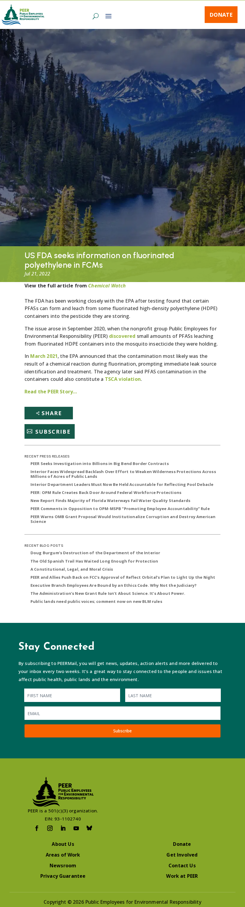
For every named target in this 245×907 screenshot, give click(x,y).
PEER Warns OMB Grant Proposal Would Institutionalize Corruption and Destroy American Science (122, 519)
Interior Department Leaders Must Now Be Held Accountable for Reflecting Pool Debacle (121, 484)
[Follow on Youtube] (76, 828)
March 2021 (44, 356)
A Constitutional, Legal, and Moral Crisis (71, 569)
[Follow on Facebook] (36, 828)
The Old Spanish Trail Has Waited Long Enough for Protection (94, 561)
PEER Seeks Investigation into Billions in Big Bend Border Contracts (99, 463)
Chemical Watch (107, 285)
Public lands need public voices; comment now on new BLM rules (96, 601)
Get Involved (181, 854)
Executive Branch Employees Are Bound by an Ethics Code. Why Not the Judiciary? (113, 585)
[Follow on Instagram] (50, 828)
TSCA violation (123, 379)
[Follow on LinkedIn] (63, 828)
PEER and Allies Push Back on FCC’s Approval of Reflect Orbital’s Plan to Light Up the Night (122, 577)
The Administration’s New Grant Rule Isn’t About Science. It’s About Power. (107, 593)
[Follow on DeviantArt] (89, 828)
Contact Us (182, 865)
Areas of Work (63, 854)
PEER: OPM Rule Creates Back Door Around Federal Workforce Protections (105, 492)
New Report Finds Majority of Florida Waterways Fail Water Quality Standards (110, 500)
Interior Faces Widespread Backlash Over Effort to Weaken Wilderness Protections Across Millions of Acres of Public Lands (123, 474)
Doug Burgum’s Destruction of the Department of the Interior (95, 552)
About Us (63, 844)
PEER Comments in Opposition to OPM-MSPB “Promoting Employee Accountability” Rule (120, 508)
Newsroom (63, 865)
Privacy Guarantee (63, 876)
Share (52, 413)
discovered (122, 336)
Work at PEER (182, 876)
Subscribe (53, 431)
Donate (221, 14)
